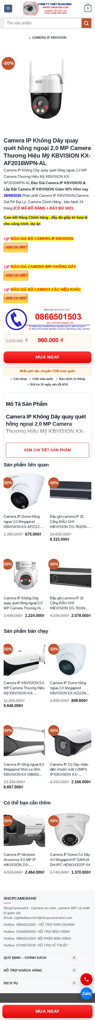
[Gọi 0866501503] (86, 979)
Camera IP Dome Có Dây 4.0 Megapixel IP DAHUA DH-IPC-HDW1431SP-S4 (70, 860)
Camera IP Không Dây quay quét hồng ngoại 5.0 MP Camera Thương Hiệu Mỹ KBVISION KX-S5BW (24, 603)
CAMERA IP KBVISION (49, 37)
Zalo (86, 993)
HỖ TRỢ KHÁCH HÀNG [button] (23, 970)
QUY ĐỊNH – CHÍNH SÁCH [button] (25, 958)
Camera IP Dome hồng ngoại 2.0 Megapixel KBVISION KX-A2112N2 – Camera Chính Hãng (70, 688)
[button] (8, 9)
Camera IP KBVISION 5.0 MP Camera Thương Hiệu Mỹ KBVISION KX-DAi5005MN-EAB (24, 688)
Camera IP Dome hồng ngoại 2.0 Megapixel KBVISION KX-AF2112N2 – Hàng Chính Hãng (24, 522)
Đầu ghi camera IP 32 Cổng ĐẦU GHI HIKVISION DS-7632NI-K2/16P (69, 522)
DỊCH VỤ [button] (11, 983)
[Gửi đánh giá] (86, 23)
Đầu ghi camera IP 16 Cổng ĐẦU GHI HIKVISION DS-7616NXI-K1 (70, 603)
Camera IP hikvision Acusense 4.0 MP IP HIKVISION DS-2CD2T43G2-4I (20, 860)
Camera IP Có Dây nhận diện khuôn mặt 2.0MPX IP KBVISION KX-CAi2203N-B (69, 770)
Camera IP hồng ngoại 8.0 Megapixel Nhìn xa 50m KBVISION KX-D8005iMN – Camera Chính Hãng (24, 770)
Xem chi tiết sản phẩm (47, 450)
